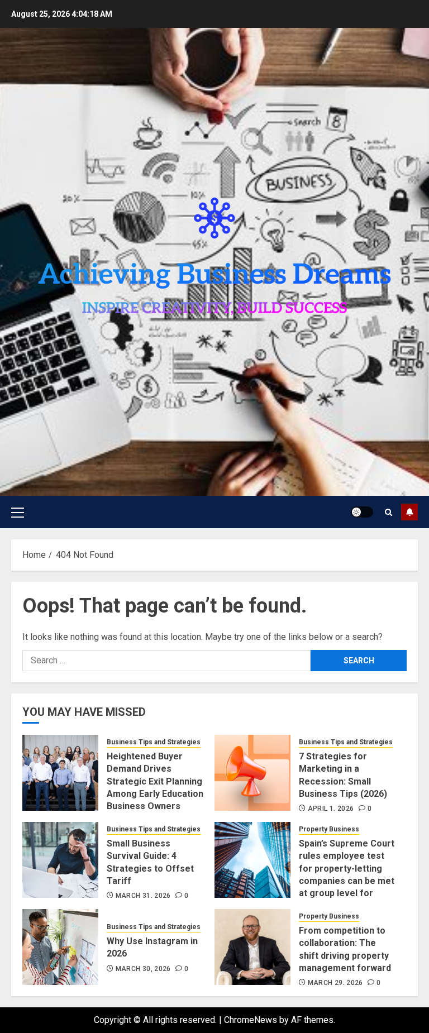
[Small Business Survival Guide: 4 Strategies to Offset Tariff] (60, 860)
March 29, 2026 (335, 983)
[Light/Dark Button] (362, 512)
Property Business (329, 829)
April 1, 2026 (331, 808)
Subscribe (409, 512)
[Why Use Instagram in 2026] (60, 947)
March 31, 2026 (143, 896)
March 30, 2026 (143, 969)
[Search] (388, 512)
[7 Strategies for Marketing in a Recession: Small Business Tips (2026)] (252, 773)
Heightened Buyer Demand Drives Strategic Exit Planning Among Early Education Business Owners (155, 781)
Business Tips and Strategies (154, 742)
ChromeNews (250, 1020)
